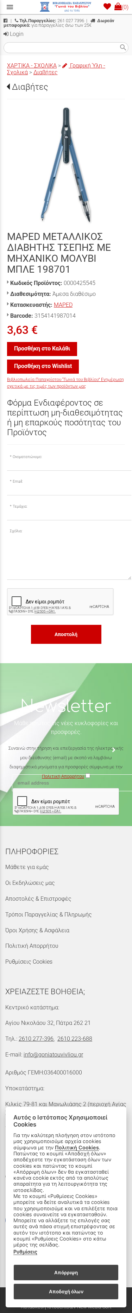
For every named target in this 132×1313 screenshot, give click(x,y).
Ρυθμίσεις (25, 1252)
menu (10, 7)
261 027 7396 (51, 20)
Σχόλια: (16, 531)
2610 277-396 (36, 1038)
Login (16, 34)
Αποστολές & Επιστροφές (38, 898)
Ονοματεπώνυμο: (27, 457)
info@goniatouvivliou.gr (53, 1054)
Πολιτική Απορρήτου (31, 946)
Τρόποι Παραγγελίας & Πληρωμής (48, 914)
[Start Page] (66, 7)
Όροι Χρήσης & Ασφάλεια (37, 930)
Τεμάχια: (20, 506)
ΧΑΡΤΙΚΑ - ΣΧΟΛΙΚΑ (32, 65)
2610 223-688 (74, 1038)
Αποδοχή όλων (66, 1291)
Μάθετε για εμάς (27, 867)
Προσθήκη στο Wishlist (43, 366)
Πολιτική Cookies (77, 1147)
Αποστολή (66, 634)
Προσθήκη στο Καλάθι (42, 348)
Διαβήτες (45, 72)
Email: (18, 481)
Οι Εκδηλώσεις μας (30, 883)
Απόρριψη (66, 1272)
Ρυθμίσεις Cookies (28, 961)
